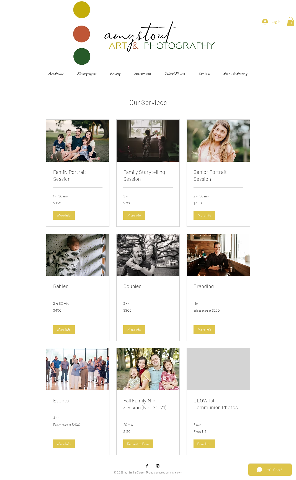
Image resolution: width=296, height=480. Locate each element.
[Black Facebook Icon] (147, 466)
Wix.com (177, 472)
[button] (290, 21)
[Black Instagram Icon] (158, 466)
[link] (77, 175)
